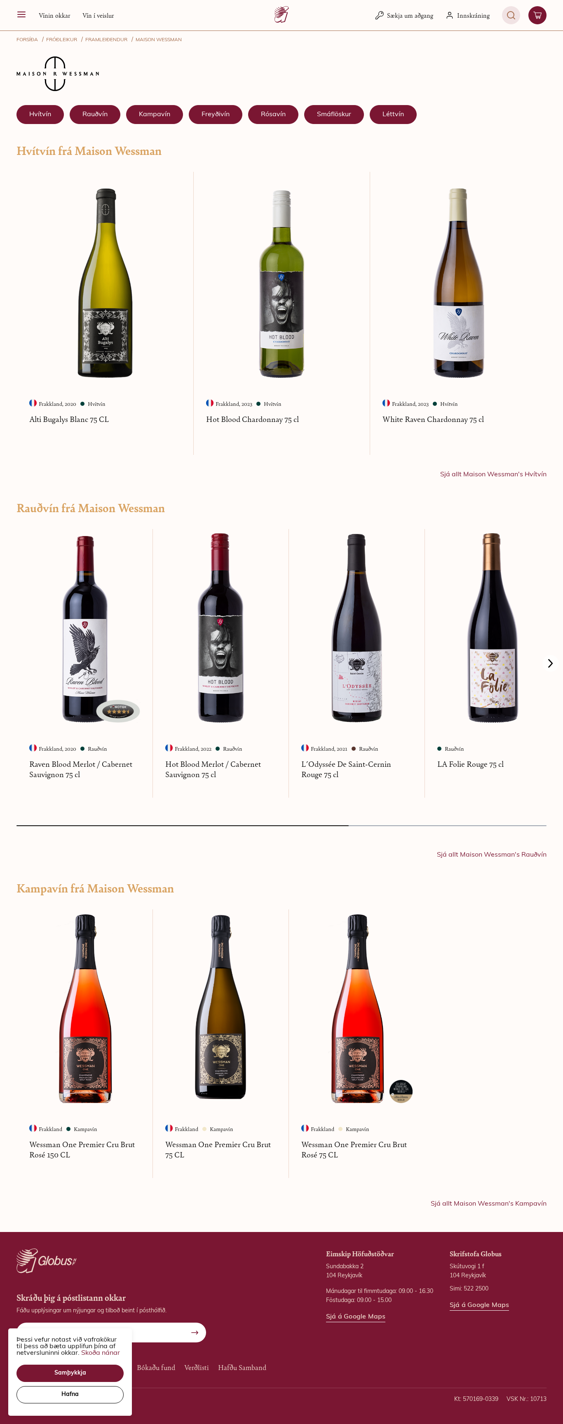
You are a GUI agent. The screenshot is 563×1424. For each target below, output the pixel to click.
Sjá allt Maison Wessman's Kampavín (489, 1204)
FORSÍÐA (27, 39)
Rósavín (273, 114)
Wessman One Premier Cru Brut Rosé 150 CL (82, 1149)
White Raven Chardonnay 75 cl (433, 419)
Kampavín (154, 114)
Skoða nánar (100, 1353)
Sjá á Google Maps (355, 1317)
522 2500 (476, 1289)
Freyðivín (216, 114)
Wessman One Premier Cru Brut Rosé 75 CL (354, 1149)
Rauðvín (95, 114)
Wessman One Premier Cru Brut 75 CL (218, 1149)
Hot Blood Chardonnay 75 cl (252, 419)
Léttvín (393, 114)
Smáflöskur (334, 114)
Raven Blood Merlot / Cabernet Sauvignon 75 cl (80, 769)
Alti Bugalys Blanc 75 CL (69, 419)
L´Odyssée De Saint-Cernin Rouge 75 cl (346, 769)
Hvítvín (40, 114)
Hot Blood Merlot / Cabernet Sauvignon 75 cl (213, 769)
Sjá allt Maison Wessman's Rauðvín (492, 855)
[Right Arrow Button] (550, 663)
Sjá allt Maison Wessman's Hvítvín (493, 474)
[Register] (194, 1332)
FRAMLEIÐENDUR (106, 39)
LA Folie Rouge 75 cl (470, 764)
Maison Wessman (159, 39)
